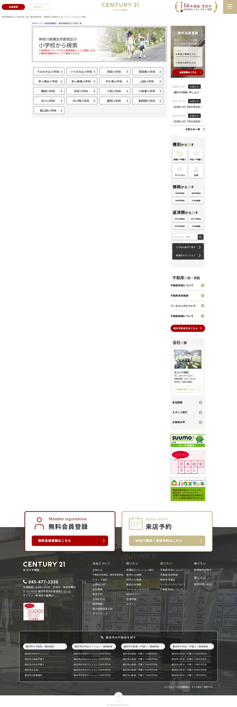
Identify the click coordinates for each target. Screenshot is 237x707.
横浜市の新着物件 (33, 675)
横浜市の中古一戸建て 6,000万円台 (189, 670)
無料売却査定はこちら (185, 328)
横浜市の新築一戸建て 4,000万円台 (140, 659)
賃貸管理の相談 (203, 584)
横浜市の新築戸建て (34, 659)
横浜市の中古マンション (37, 654)
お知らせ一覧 (192, 129)
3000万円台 (180, 193)
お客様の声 (178, 422)
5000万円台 (180, 200)
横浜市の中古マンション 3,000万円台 (92, 654)
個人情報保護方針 (102, 608)
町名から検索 (134, 584)
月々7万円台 (196, 219)
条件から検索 (134, 574)
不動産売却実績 (179, 295)
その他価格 (196, 200)
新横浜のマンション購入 (140, 570)
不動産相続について (182, 316)
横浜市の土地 (31, 670)
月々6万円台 (180, 219)
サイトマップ (100, 613)
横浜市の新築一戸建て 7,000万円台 (140, 675)
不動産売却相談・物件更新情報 (107, 575)
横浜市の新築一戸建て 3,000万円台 (140, 654)
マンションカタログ (137, 589)
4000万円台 (196, 193)
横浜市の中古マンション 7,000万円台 (92, 675)
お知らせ (97, 570)
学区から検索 (134, 579)
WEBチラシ (133, 594)
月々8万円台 (180, 226)
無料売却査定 (167, 579)
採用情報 (97, 603)
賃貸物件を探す (203, 570)
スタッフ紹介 (180, 412)
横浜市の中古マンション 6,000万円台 (92, 670)
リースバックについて (183, 305)
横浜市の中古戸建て (34, 664)
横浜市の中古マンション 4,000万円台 (92, 659)
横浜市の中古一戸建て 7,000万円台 (189, 675)
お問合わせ (98, 599)
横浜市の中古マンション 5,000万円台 (92, 664)
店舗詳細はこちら (186, 389)
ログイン (131, 603)
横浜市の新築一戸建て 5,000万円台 (140, 664)
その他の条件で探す (186, 247)
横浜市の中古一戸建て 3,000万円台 (189, 654)
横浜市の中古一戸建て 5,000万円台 (189, 664)
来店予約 (97, 594)
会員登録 (131, 599)
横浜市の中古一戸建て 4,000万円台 (189, 659)
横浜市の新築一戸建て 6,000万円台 (140, 670)
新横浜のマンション (186, 255)
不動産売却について (182, 285)
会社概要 (177, 402)
